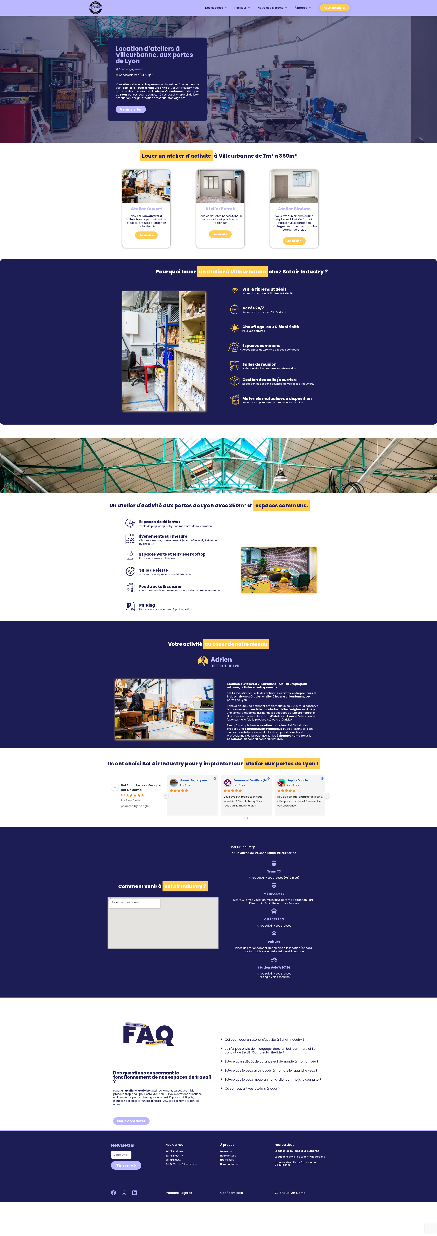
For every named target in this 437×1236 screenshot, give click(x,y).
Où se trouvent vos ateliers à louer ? (252, 1088)
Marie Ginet (187, 780)
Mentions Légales (179, 1193)
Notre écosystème (270, 8)
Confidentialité (231, 1193)
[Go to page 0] (244, 818)
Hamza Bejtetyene (300, 780)
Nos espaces (214, 8)
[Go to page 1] (247, 818)
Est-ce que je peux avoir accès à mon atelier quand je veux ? (271, 1070)
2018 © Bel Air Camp (290, 1193)
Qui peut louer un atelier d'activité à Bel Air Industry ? (265, 1039)
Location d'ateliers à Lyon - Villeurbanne (300, 1156)
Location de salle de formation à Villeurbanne (295, 1164)
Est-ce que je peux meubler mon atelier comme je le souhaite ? (273, 1079)
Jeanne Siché (242, 780)
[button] (273, 1039)
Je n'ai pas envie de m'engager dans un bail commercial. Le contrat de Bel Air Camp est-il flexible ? (270, 1050)
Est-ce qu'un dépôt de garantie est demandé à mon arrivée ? (272, 1061)
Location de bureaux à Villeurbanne (297, 1151)
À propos (301, 8)
